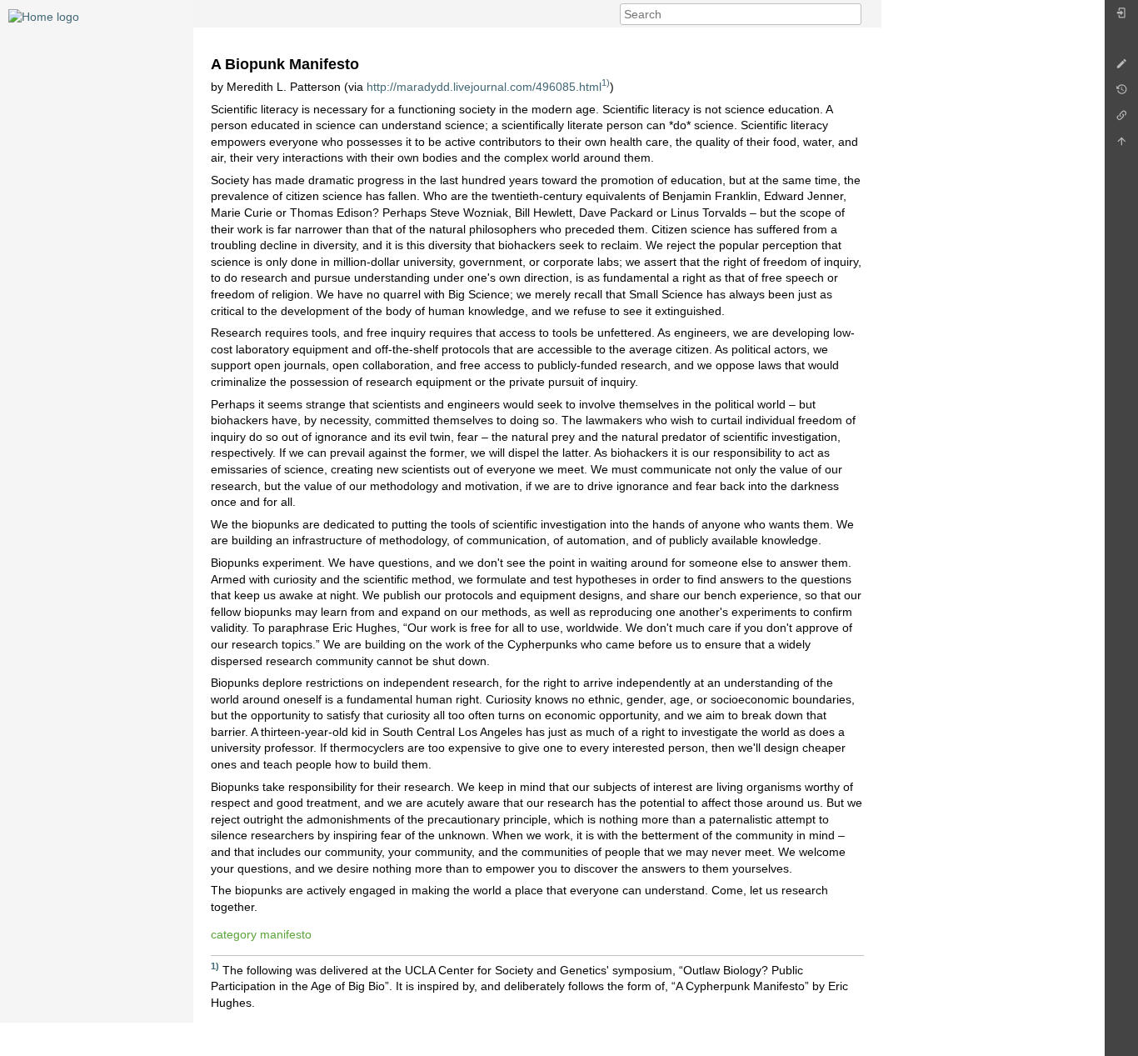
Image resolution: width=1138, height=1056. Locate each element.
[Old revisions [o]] (1121, 94)
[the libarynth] (43, 16)
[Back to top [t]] (1121, 145)
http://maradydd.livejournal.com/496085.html (484, 86)
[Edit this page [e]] (1121, 68)
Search (853, 14)
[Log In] (1121, 17)
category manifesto (261, 934)
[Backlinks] (1121, 120)
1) (605, 83)
